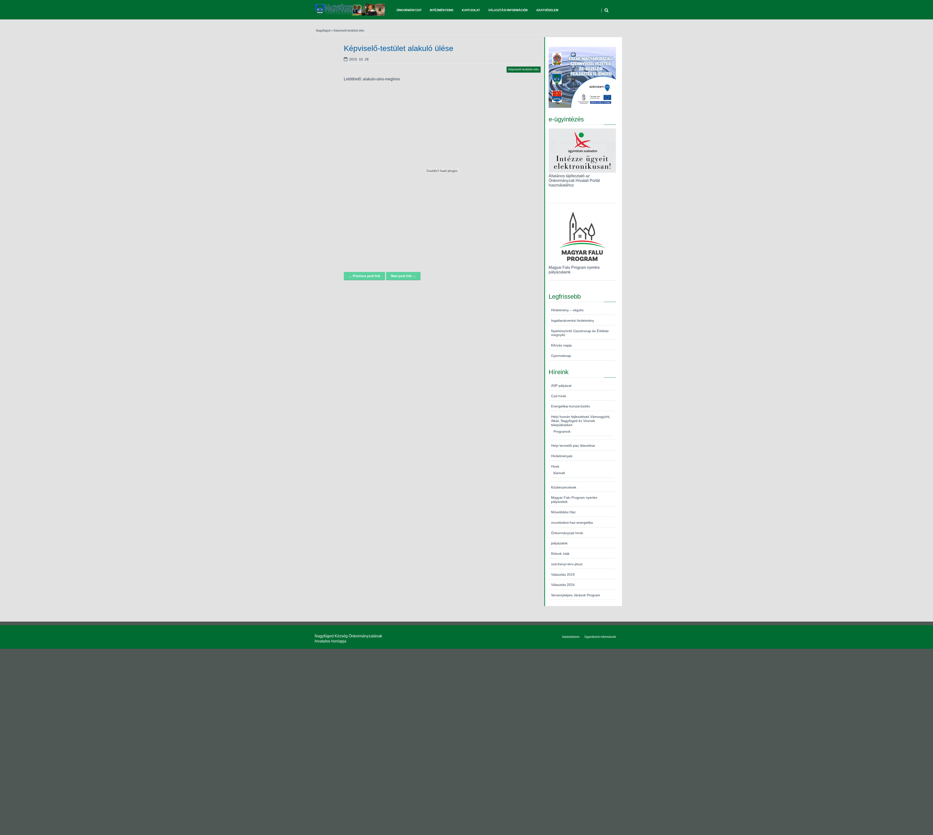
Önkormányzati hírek (567, 533)
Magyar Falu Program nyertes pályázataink (574, 269)
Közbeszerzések (563, 487)
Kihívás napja (561, 345)
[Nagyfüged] (350, 9)
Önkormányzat (409, 10)
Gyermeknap (561, 356)
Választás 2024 (563, 585)
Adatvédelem (547, 10)
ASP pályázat (561, 386)
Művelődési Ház (563, 512)
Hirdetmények (561, 456)
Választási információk (508, 10)
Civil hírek (558, 396)
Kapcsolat (471, 10)
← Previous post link (364, 276)
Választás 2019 (563, 574)
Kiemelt (559, 473)
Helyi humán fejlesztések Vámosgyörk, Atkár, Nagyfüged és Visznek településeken (580, 421)
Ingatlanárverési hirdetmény (572, 320)
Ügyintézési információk (600, 637)
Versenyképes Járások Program (575, 595)
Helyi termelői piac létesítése (573, 445)
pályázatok (559, 543)
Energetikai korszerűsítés (570, 406)
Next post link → (403, 276)
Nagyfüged (323, 30)
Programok (561, 431)
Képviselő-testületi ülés (349, 30)
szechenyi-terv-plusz (567, 564)
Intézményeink (442, 10)
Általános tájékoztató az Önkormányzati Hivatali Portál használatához (574, 180)
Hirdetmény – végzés (567, 310)
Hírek (555, 466)
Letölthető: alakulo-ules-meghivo (372, 79)
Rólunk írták (560, 554)
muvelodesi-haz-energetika (572, 522)
